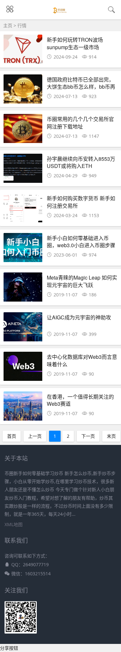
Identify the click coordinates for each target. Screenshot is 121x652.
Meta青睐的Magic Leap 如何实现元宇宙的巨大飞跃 (82, 281)
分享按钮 (9, 648)
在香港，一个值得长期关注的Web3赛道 (80, 400)
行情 (21, 25)
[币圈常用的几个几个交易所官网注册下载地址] (23, 130)
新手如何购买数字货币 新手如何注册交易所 (81, 201)
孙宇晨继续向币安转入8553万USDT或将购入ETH (81, 162)
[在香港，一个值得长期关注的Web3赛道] (23, 408)
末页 (111, 436)
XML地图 (14, 524)
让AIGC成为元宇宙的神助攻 (79, 317)
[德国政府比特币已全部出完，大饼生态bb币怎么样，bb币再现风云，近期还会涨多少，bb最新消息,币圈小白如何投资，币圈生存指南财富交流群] (23, 90)
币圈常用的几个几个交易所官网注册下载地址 (80, 122)
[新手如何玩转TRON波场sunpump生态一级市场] (23, 51)
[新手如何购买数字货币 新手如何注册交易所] (23, 209)
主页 (7, 25)
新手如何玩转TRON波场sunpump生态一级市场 (75, 43)
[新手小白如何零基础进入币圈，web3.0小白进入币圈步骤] (23, 249)
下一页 (88, 436)
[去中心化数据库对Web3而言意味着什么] (23, 368)
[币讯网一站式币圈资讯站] (60, 13)
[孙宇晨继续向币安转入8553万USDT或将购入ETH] (23, 170)
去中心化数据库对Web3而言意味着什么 (82, 360)
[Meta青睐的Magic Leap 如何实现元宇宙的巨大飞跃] (23, 288)
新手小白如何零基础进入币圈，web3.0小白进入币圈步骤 (81, 241)
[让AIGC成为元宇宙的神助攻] (23, 328)
